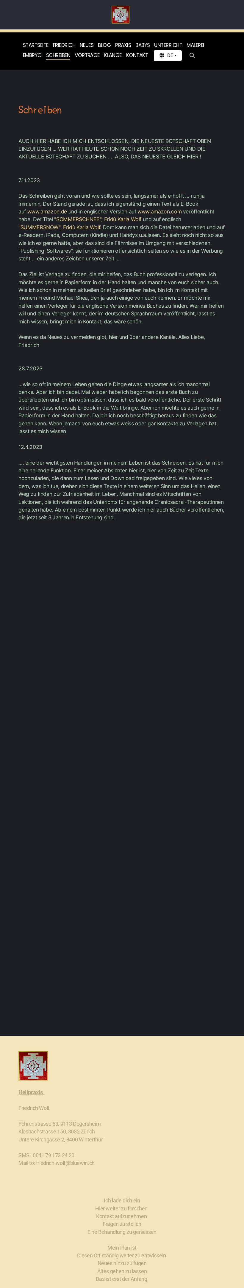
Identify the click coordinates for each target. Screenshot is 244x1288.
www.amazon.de (47, 211)
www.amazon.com (159, 211)
